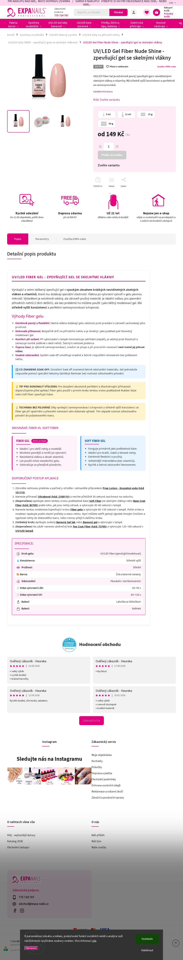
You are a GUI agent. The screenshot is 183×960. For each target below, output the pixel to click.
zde (94, 941)
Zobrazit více (91, 721)
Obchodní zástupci (18, 847)
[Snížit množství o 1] (100, 146)
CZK (171, 2)
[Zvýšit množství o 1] (117, 146)
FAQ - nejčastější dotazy (21, 835)
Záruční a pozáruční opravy (108, 798)
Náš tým (96, 841)
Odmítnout (147, 950)
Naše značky (99, 847)
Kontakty (97, 761)
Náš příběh (98, 835)
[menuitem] (14, 24)
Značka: (166, 66)
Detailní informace (103, 91)
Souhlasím (147, 939)
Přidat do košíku (112, 154)
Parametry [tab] (42, 239)
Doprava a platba (102, 773)
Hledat (118, 12)
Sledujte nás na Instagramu (49, 759)
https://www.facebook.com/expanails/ (15, 910)
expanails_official (22, 910)
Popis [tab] (17, 239)
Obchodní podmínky (104, 779)
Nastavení (31, 948)
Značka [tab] (74, 239)
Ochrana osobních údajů (106, 785)
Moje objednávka (102, 755)
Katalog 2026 (15, 841)
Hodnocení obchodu (100, 644)
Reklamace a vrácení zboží (107, 791)
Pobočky (97, 767)
